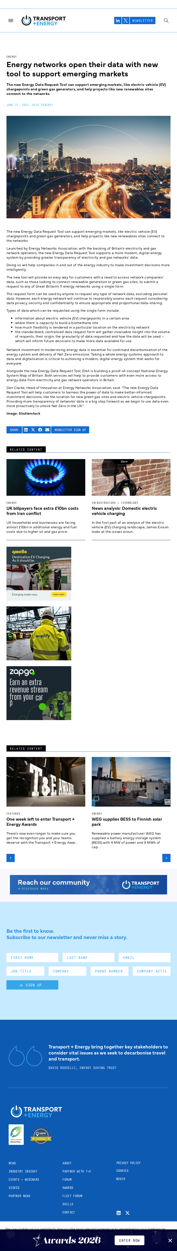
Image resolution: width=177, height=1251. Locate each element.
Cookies (122, 1171)
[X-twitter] (127, 1213)
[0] (38, 599)
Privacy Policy (128, 1163)
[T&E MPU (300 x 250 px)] (38, 718)
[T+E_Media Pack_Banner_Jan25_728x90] (88, 893)
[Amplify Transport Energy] (38, 658)
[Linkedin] (118, 1213)
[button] (26, 429)
